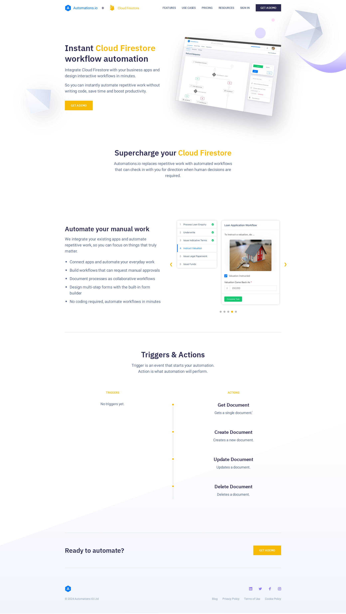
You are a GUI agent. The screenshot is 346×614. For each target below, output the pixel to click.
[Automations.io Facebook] (270, 589)
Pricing (207, 8)
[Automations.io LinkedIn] (250, 589)
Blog (215, 599)
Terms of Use (252, 599)
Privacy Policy (230, 599)
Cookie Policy (273, 599)
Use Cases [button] (189, 8)
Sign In (245, 8)
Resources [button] (226, 8)
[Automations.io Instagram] (279, 589)
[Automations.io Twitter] (260, 589)
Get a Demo (268, 8)
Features (169, 8)
